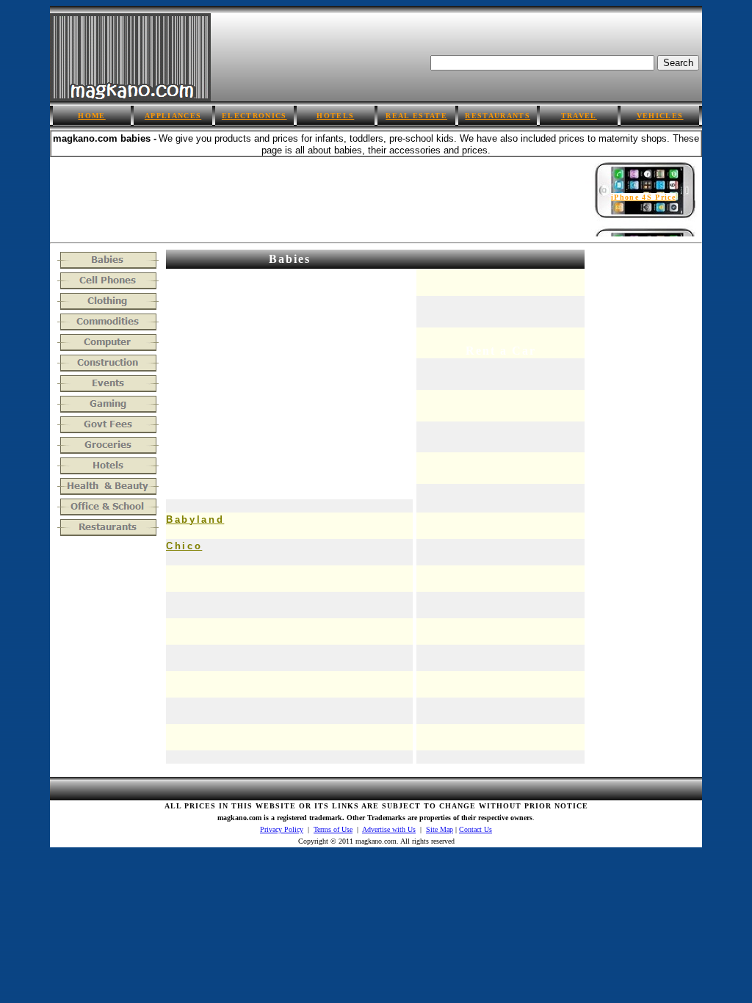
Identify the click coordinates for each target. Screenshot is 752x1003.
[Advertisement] (317, 190)
